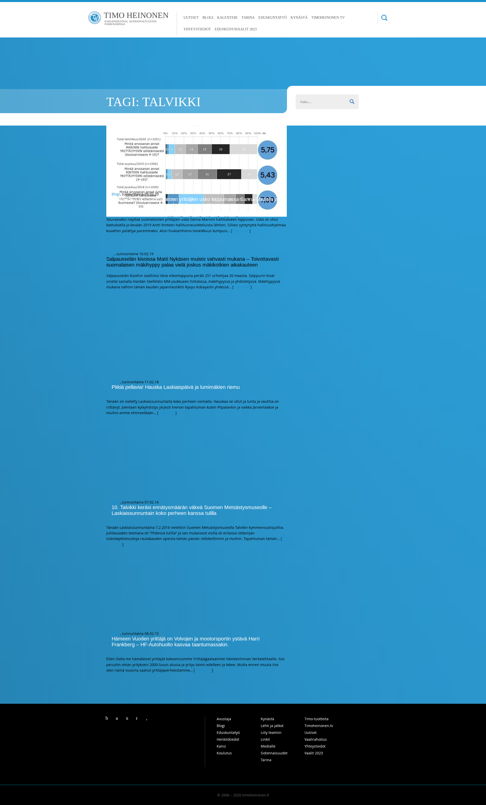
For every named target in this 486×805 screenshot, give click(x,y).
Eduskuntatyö (272, 17)
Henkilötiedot (228, 739)
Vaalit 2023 (314, 753)
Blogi (207, 17)
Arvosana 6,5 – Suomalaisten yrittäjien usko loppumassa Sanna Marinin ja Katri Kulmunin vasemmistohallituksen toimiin (195, 202)
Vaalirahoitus (316, 739)
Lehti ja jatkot (272, 725)
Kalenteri (227, 17)
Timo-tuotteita (317, 718)
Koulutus (224, 753)
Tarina (248, 17)
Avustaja (224, 718)
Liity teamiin (271, 732)
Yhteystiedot (197, 29)
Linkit (265, 739)
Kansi (221, 746)
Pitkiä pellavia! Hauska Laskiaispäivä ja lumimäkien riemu (176, 387)
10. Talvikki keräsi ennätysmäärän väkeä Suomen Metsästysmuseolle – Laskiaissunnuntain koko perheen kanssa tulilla (192, 510)
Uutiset (191, 17)
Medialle (268, 746)
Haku (382, 18)
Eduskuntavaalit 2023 (236, 29)
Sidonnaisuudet (274, 753)
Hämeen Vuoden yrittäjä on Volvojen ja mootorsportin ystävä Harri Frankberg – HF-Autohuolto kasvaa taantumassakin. (185, 641)
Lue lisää (240, 230)
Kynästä (299, 17)
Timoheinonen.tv (328, 17)
